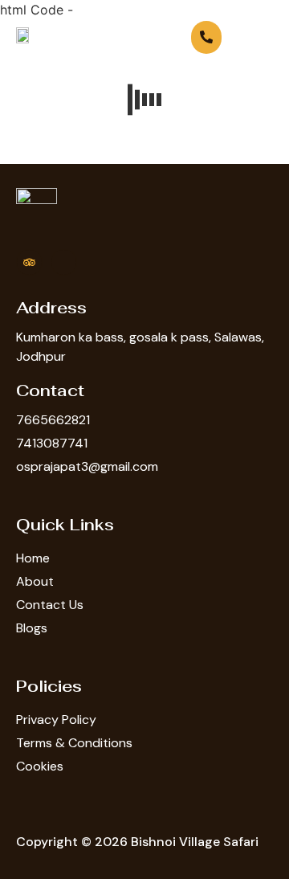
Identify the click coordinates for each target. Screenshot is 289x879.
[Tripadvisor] (29, 262)
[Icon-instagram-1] (64, 262)
